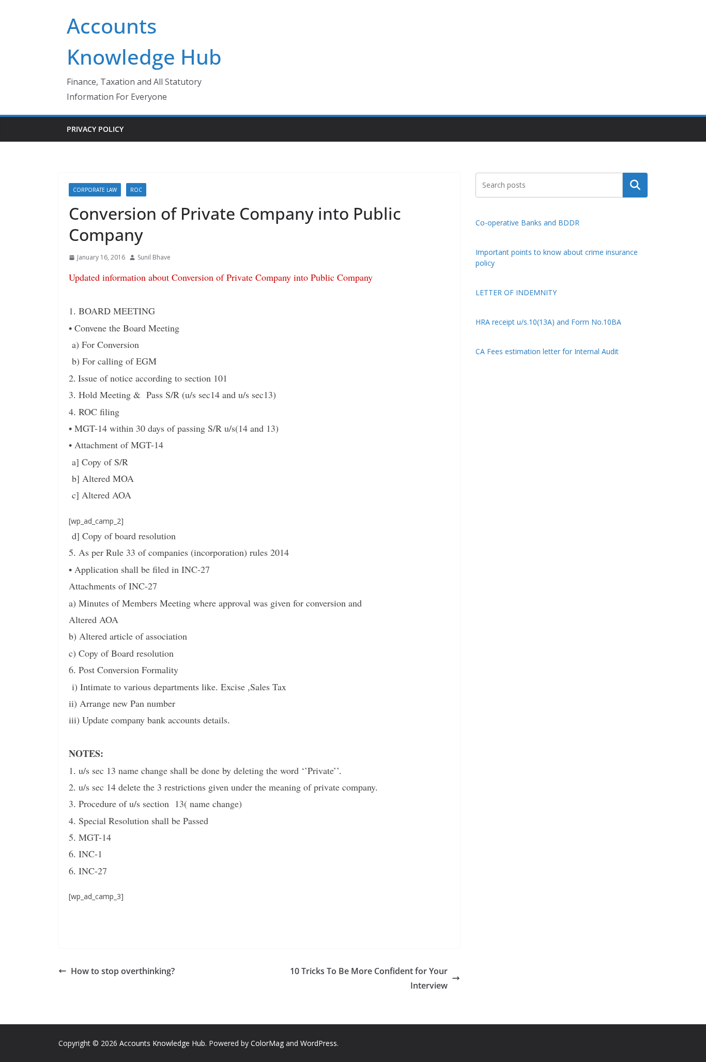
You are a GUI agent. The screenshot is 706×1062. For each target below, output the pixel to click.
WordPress (318, 1043)
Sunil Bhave (154, 257)
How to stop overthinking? (123, 971)
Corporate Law (95, 189)
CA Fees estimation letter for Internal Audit (547, 351)
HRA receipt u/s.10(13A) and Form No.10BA (548, 322)
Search (635, 184)
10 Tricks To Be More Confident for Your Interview (369, 978)
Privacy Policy (95, 129)
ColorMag (267, 1043)
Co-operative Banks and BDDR (527, 222)
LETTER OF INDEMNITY (516, 292)
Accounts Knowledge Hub (162, 1043)
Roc (136, 189)
